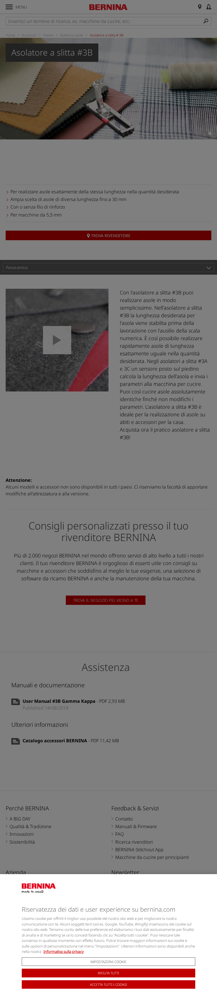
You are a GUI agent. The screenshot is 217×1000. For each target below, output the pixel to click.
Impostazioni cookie (108, 961)
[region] (108, 937)
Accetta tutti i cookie (108, 984)
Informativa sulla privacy (64, 951)
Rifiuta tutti (108, 973)
